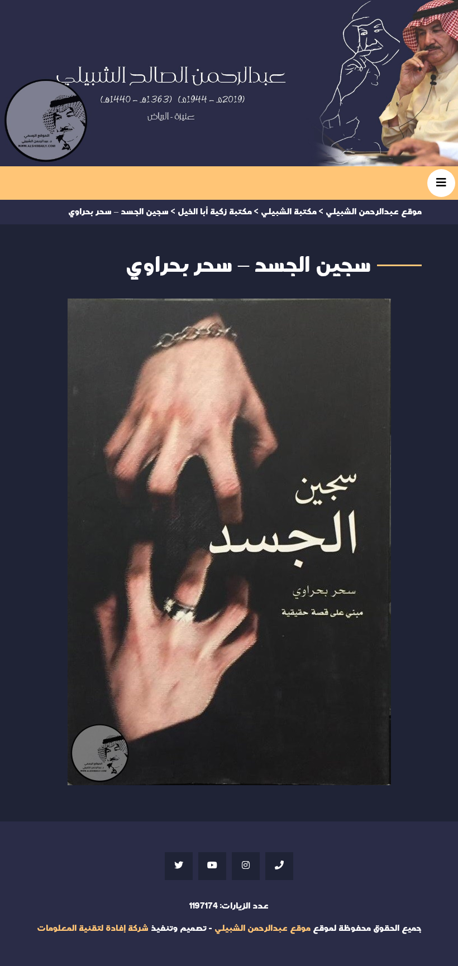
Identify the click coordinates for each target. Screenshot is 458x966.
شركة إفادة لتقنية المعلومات (93, 928)
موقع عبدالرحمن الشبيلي (262, 928)
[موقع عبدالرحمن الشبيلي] (229, 83)
